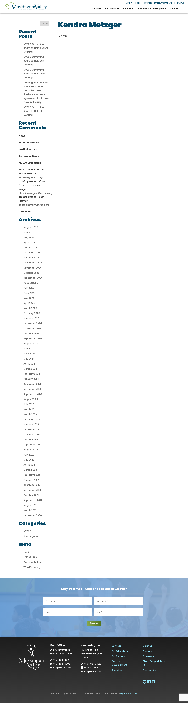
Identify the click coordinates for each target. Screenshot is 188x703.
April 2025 (29, 303)
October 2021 (31, 495)
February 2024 (31, 373)
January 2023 (31, 424)
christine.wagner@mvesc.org (35, 193)
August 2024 (30, 343)
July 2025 (28, 287)
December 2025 (32, 262)
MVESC (27, 531)
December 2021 (32, 485)
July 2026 (28, 232)
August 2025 (30, 282)
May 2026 (28, 237)
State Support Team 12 (163, 3)
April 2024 (29, 363)
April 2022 (29, 464)
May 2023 (28, 409)
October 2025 (31, 272)
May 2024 (29, 358)
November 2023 (32, 389)
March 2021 (29, 510)
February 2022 (31, 474)
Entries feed (30, 557)
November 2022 (32, 434)
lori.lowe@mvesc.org (31, 177)
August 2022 (30, 449)
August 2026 (30, 227)
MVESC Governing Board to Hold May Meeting (34, 111)
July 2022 (28, 454)
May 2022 (28, 459)
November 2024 (32, 328)
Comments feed (32, 562)
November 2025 (32, 267)
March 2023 (30, 414)
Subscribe (94, 623)
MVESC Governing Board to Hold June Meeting (34, 73)
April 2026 (29, 242)
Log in (26, 552)
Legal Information (128, 693)
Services (96, 9)
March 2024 (30, 368)
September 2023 (32, 394)
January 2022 (31, 480)
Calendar (128, 3)
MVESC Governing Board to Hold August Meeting (35, 47)
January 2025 (31, 318)
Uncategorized (31, 536)
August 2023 (30, 399)
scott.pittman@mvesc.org (34, 204)
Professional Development (152, 9)
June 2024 (29, 353)
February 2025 (31, 313)
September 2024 (33, 338)
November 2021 (32, 490)
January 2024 (31, 378)
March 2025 (30, 308)
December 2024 (32, 323)
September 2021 (32, 500)
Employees (148, 3)
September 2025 (33, 277)
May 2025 (29, 298)
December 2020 (32, 515)
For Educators (112, 9)
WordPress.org (31, 567)
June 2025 (29, 293)
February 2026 (31, 252)
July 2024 (28, 348)
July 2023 (28, 404)
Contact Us (179, 3)
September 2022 (33, 444)
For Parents (129, 9)
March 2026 (30, 247)
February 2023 (31, 419)
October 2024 (31, 333)
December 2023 (32, 384)
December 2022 (32, 429)
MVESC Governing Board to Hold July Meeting (33, 60)
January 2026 (31, 257)
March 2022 (30, 469)
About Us (174, 9)
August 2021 (30, 505)
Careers (138, 3)
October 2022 (31, 439)
